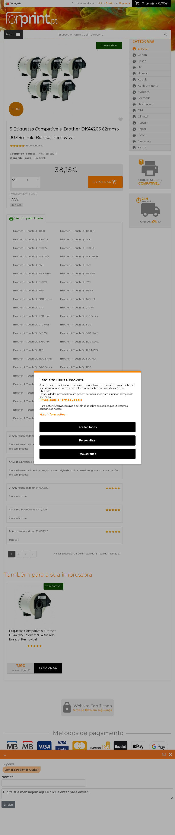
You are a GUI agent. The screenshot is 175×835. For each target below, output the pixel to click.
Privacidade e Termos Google (60, 399)
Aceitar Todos (88, 426)
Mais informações (52, 414)
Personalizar (87, 440)
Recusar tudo (87, 453)
